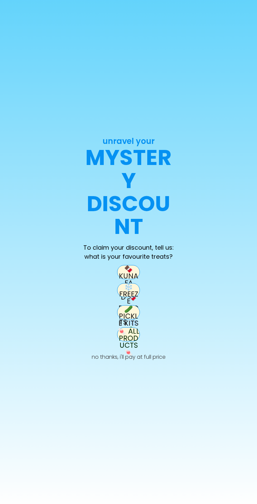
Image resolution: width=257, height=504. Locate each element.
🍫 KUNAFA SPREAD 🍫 (128, 272)
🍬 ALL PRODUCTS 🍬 (128, 334)
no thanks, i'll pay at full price (129, 357)
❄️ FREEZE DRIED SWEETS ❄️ (128, 290)
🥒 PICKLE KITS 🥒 (128, 312)
